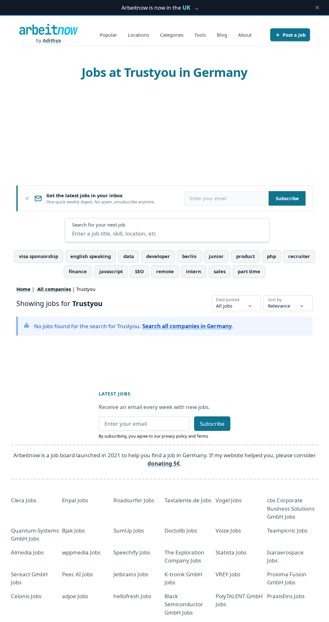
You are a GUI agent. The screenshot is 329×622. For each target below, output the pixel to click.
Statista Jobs (231, 552)
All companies (54, 289)
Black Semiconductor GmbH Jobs (183, 604)
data (128, 256)
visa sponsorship (38, 256)
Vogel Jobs (229, 500)
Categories (171, 35)
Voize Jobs (228, 530)
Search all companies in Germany (187, 326)
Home (23, 289)
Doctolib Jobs (180, 530)
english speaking (90, 256)
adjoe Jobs (75, 596)
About (245, 35)
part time (249, 271)
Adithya (52, 40)
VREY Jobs (228, 574)
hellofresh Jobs (132, 596)
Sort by (275, 299)
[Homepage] (48, 29)
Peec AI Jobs (77, 574)
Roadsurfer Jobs (133, 500)
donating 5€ (163, 463)
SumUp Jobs (128, 530)
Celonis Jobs (26, 596)
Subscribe (287, 198)
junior (216, 256)
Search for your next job (98, 224)
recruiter (299, 256)
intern (193, 271)
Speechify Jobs (131, 552)
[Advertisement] (164, 132)
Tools (200, 35)
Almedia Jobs (27, 552)
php (271, 256)
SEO (139, 271)
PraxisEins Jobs (286, 596)
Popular (108, 35)
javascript (111, 271)
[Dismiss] (27, 198)
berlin (189, 256)
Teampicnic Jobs (287, 530)
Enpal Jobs (75, 500)
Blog (222, 35)
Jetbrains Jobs (130, 574)
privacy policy (174, 436)
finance (78, 271)
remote (165, 271)
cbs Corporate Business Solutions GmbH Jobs (291, 508)
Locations (138, 35)
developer (158, 256)
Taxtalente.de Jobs (187, 500)
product (245, 256)
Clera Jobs (23, 500)
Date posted (227, 299)
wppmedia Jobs (81, 552)
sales (220, 271)
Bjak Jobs (73, 530)
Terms (202, 436)
